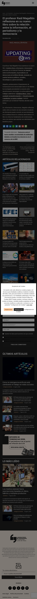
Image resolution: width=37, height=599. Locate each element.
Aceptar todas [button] (8, 309)
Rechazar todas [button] (19, 309)
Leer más (29, 305)
